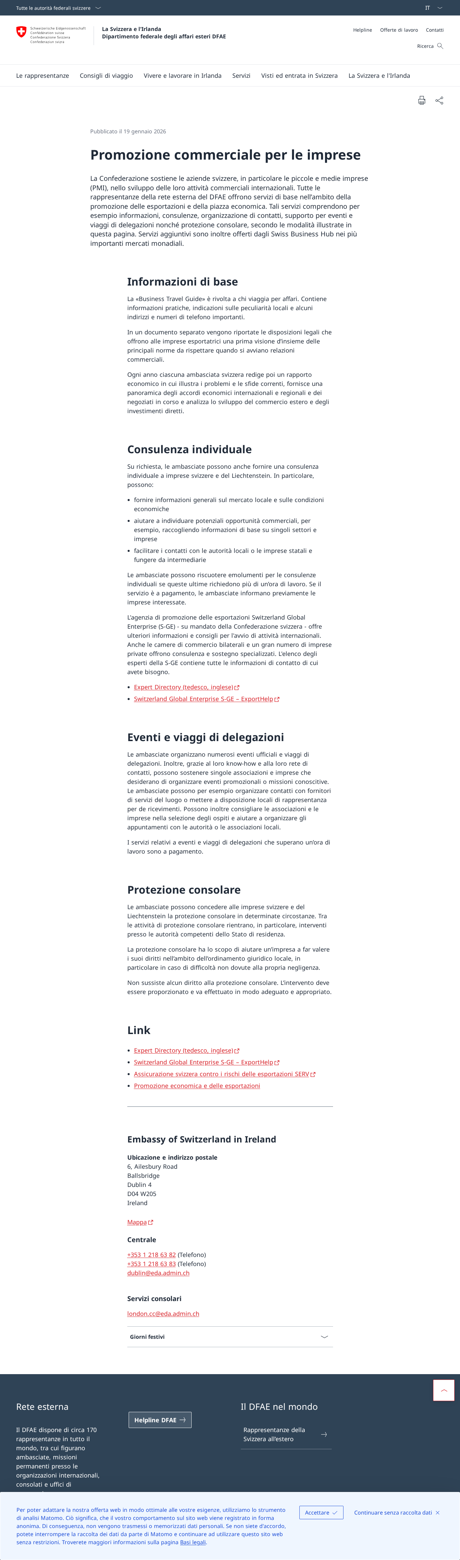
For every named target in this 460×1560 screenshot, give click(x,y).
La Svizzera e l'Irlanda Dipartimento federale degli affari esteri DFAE (164, 32)
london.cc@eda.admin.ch (163, 1313)
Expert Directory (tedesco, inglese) (183, 687)
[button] (42, 75)
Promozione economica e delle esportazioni (197, 1086)
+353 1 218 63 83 (151, 1264)
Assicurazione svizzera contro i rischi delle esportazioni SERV (221, 1074)
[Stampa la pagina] (421, 100)
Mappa (137, 1222)
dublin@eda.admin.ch (158, 1273)
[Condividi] (439, 100)
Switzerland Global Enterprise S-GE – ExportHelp (203, 699)
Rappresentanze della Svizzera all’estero (274, 1434)
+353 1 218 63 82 (151, 1255)
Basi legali (193, 1542)
